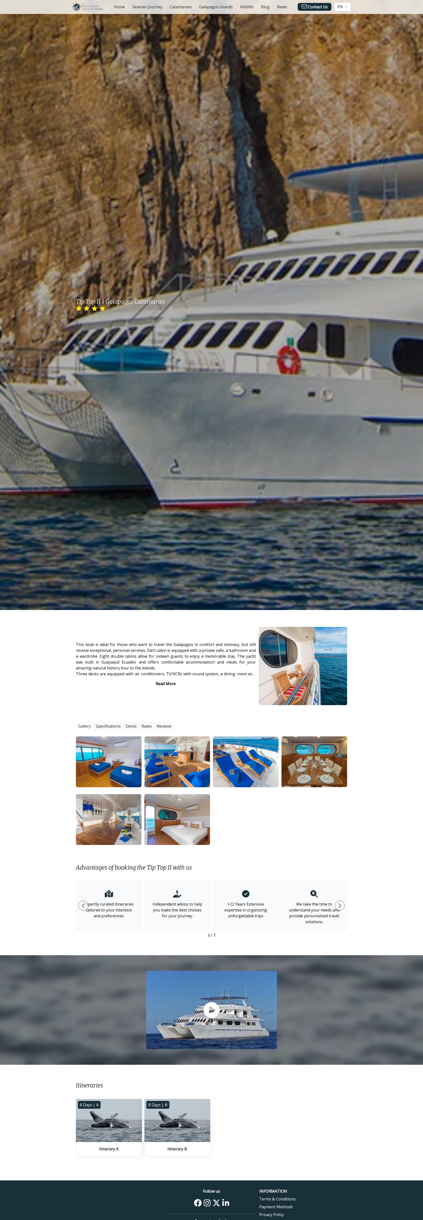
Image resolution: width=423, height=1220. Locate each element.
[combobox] (340, 7)
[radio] (79, 308)
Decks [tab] (131, 726)
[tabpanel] (211, 790)
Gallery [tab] (84, 726)
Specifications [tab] (108, 726)
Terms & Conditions (277, 1199)
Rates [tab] (146, 726)
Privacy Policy (271, 1214)
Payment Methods (276, 1206)
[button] (108, 761)
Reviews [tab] (164, 726)
